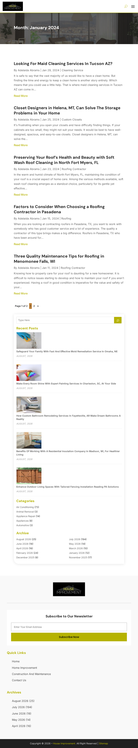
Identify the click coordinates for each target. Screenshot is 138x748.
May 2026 (75, 543)
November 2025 (78, 557)
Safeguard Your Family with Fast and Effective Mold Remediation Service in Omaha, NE (66, 351)
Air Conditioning (25, 507)
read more (21, 95)
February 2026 (24, 552)
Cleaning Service (72, 70)
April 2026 (22, 548)
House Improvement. (64, 743)
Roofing (66, 218)
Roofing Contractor (74, 169)
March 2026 (76, 548)
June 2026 (22, 543)
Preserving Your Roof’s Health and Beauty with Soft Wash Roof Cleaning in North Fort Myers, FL (64, 160)
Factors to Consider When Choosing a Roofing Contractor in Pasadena (59, 209)
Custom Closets (72, 119)
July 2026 (74, 539)
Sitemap (103, 743)
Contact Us (19, 680)
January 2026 (77, 552)
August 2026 (23, 539)
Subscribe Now (69, 637)
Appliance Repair (25, 516)
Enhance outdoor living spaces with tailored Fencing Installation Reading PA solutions (67, 486)
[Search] (118, 320)
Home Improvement (24, 667)
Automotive (22, 525)
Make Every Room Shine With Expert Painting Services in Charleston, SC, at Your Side (66, 383)
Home (16, 661)
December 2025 (25, 557)
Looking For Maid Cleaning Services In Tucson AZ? (63, 63)
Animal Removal (25, 511)
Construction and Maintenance (31, 674)
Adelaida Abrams (29, 70)
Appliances (22, 520)
